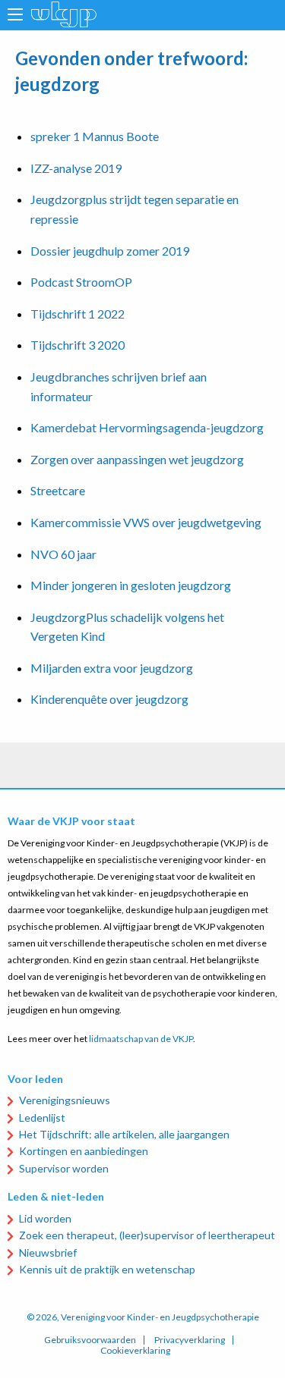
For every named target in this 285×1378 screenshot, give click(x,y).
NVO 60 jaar (63, 554)
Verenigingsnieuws (64, 1100)
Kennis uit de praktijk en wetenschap (107, 1269)
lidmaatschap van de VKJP (141, 1038)
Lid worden (45, 1218)
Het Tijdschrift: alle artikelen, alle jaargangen (124, 1134)
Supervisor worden (64, 1168)
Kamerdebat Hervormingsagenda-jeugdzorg (147, 427)
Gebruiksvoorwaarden (90, 1340)
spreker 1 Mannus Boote (94, 136)
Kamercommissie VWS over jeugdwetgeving (145, 522)
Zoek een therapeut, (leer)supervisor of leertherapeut (147, 1235)
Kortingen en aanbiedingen (83, 1150)
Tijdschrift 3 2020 (77, 344)
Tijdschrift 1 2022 (77, 313)
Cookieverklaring (135, 1350)
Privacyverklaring (189, 1340)
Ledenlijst (42, 1117)
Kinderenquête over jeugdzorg (109, 699)
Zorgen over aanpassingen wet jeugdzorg (137, 459)
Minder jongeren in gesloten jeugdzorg (130, 585)
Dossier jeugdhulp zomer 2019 (109, 250)
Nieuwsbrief (48, 1252)
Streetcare (57, 490)
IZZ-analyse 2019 (76, 168)
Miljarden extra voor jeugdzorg (111, 668)
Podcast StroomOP (81, 282)
